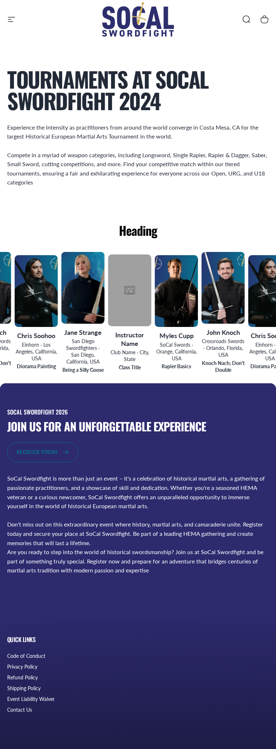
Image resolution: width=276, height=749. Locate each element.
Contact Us (19, 710)
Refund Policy (22, 677)
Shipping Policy (24, 688)
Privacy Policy (22, 667)
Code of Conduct (26, 656)
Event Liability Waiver (31, 699)
